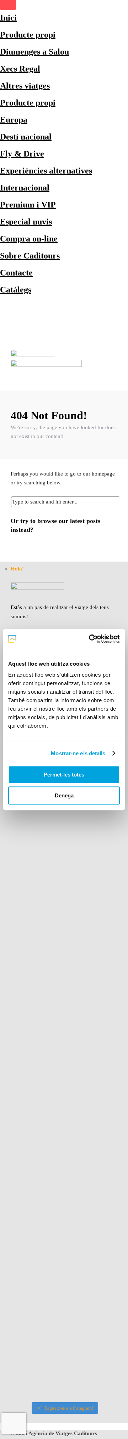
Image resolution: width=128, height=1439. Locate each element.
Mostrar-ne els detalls (78, 753)
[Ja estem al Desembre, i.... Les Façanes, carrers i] (64, 1310)
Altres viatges (25, 85)
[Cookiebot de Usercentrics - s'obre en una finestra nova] (90, 638)
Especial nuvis (26, 221)
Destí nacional (26, 136)
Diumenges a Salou (34, 51)
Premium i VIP (28, 204)
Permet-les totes (64, 775)
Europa (13, 119)
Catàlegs (15, 289)
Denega (64, 795)
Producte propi (27, 34)
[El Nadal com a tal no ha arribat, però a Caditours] (64, 1198)
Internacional (24, 187)
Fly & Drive (22, 153)
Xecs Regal (20, 68)
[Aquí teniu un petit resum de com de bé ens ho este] (64, 908)
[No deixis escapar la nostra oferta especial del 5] (64, 836)
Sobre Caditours (30, 255)
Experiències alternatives (46, 170)
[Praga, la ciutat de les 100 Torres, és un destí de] (64, 1109)
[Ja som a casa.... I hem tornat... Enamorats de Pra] (64, 997)
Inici (8, 17)
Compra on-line (29, 238)
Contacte (16, 272)
